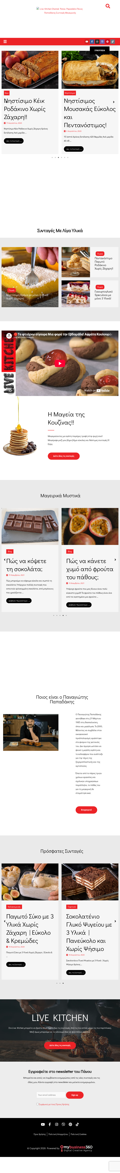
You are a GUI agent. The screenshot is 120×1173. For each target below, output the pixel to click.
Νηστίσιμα (70, 93)
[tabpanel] (30, 102)
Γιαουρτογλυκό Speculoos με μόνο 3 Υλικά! (104, 295)
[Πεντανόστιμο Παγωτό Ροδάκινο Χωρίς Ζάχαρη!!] (76, 262)
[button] (107, 6)
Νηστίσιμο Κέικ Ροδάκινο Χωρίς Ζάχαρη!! (25, 108)
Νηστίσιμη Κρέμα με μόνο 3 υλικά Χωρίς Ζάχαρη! (27, 296)
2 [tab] (55, 157)
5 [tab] (64, 157)
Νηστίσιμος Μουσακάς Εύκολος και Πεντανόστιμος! (90, 112)
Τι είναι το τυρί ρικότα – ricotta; (87, 564)
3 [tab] (58, 157)
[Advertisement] (60, 198)
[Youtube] (87, 41)
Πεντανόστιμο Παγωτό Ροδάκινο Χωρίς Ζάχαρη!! (104, 263)
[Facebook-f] (92, 41)
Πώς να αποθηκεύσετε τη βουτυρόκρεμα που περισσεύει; (30, 572)
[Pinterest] (107, 41)
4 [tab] (61, 157)
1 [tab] (52, 157)
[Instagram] (97, 41)
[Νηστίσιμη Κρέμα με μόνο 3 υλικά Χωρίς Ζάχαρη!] (30, 277)
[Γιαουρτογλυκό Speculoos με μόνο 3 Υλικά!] (76, 293)
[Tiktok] (112, 41)
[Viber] (102, 41)
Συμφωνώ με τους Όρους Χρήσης (54, 1112)
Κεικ (7, 93)
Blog (10, 551)
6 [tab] (67, 157)
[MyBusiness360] (76, 1156)
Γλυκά (11, 290)
